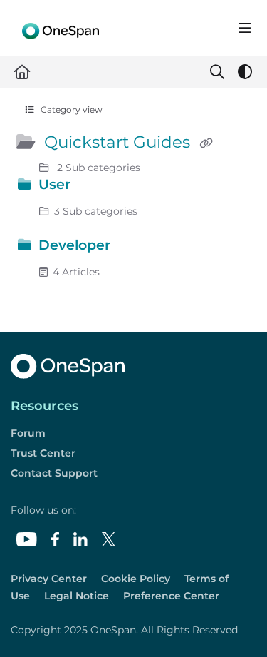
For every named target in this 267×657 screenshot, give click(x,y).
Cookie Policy (135, 578)
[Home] (60, 28)
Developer (74, 245)
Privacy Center (49, 578)
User (54, 184)
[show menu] (245, 28)
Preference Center (171, 595)
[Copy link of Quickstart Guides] (205, 143)
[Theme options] (245, 72)
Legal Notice (76, 595)
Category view (70, 109)
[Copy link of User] (96, 186)
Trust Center (43, 453)
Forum (28, 433)
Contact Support (54, 473)
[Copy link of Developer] (136, 247)
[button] (235, 621)
